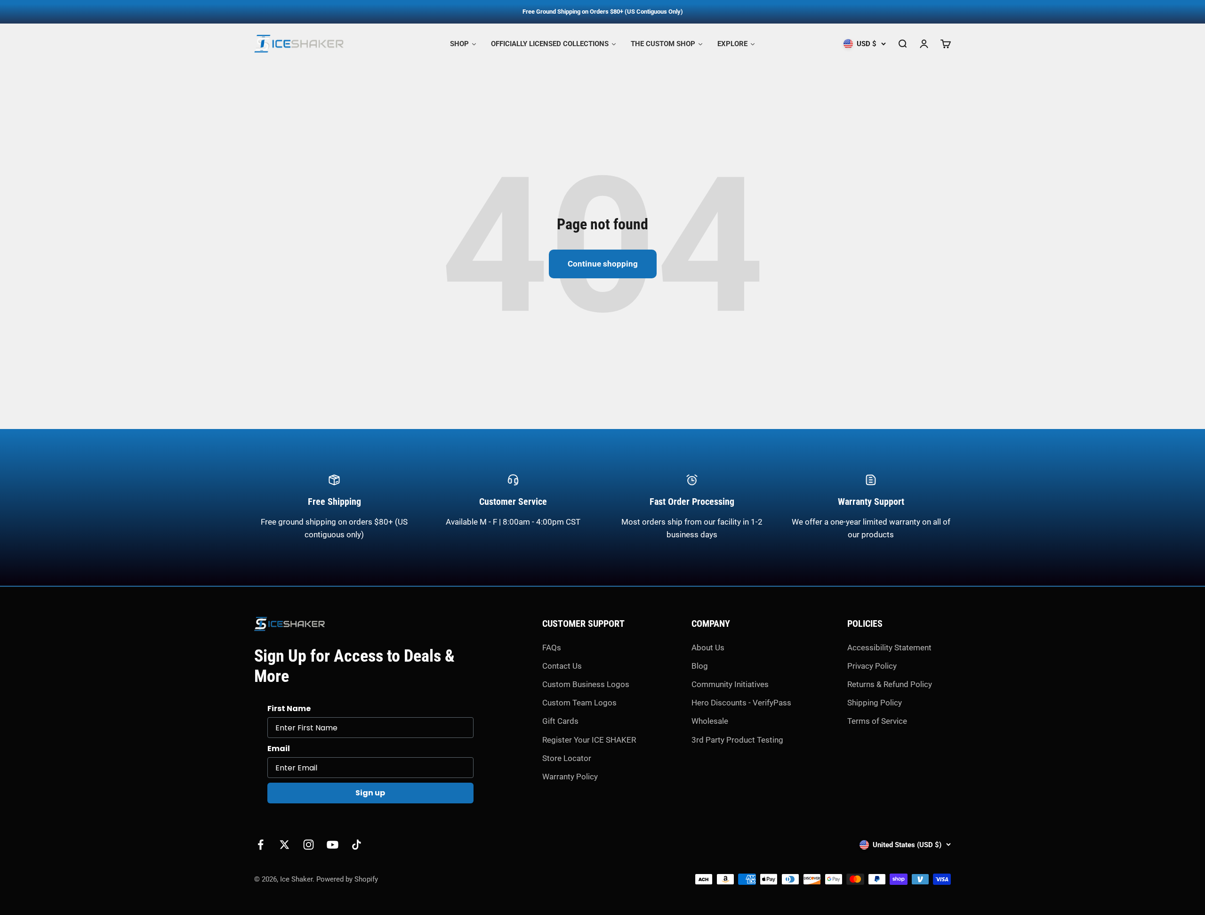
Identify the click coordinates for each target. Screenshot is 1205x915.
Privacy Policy (872, 666)
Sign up (370, 792)
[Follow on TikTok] (356, 844)
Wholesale (709, 721)
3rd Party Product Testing (737, 740)
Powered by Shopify (347, 879)
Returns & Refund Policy (889, 684)
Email (278, 748)
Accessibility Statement (889, 647)
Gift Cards (560, 721)
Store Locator (566, 758)
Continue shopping (603, 263)
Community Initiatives (730, 684)
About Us (707, 647)
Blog (699, 666)
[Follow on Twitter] (284, 844)
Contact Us (562, 666)
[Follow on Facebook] (260, 844)
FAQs (551, 647)
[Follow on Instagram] (308, 844)
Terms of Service (877, 721)
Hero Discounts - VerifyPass (741, 702)
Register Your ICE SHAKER (589, 740)
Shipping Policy (874, 702)
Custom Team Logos (579, 702)
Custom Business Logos (585, 684)
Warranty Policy (570, 776)
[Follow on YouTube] (332, 844)
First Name (289, 708)
